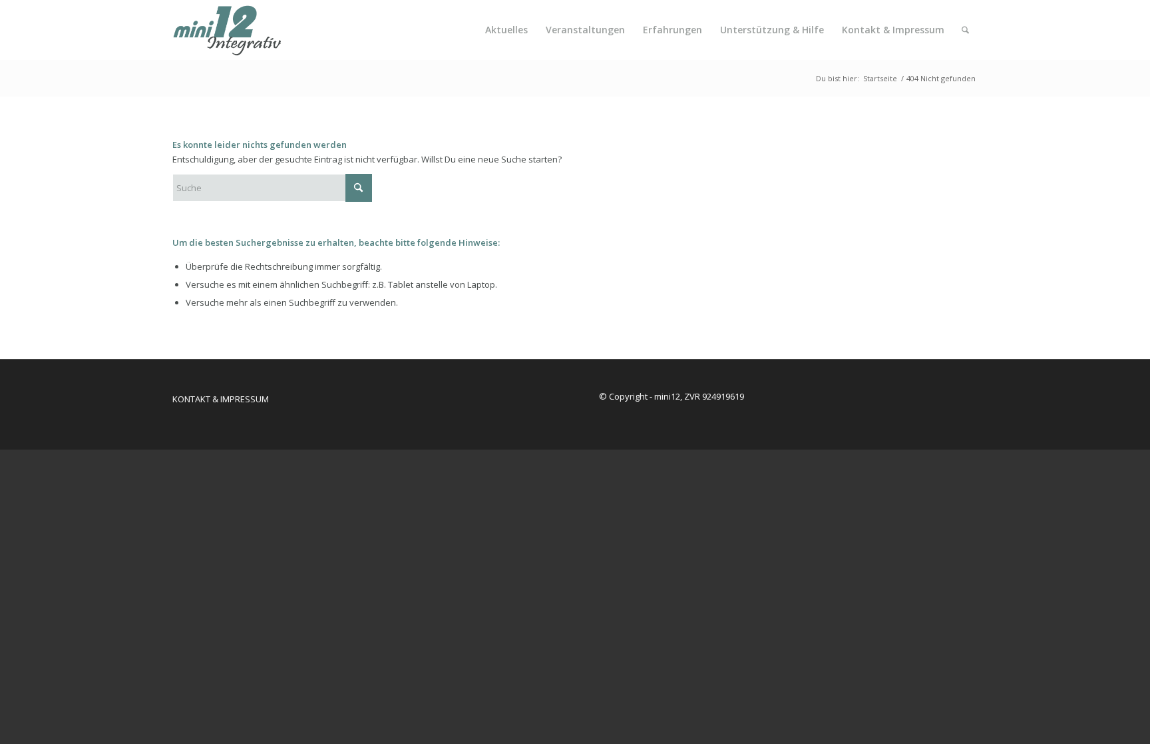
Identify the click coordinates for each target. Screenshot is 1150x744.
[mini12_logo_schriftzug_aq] (236, 30)
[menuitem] (506, 30)
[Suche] (965, 30)
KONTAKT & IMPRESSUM (220, 399)
